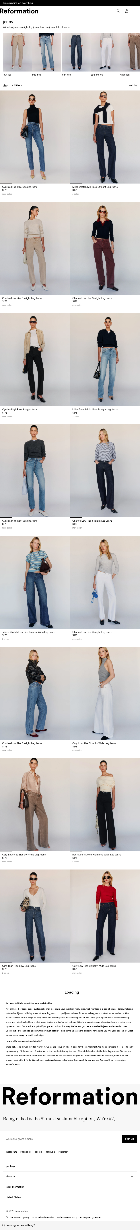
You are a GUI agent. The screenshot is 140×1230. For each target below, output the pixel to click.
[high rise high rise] (76, 55)
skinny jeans (94, 1013)
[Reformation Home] (19, 11)
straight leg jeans (47, 1013)
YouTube (50, 1152)
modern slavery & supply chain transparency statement (79, 1217)
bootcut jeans (107, 1013)
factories (68, 1060)
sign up (129, 1139)
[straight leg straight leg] (105, 55)
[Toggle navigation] (135, 11)
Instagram (11, 1152)
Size (5, 85)
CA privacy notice (13, 1217)
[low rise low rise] (17, 55)
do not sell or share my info (43, 1217)
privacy (26, 1217)
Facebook (25, 1152)
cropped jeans (63, 1013)
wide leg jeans (31, 1013)
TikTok (38, 1152)
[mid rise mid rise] (46, 55)
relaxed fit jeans (79, 1013)
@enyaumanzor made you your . (30, 3)
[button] (118, 11)
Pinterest (63, 1152)
